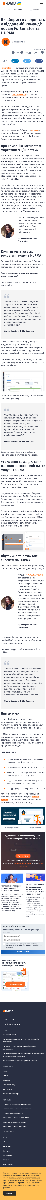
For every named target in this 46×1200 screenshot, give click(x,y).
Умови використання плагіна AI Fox (16, 1118)
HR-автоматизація (9, 1035)
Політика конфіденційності (13, 1113)
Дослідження (7, 1155)
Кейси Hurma (8, 1164)
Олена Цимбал (19, 94)
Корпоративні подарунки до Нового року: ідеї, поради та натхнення (11, 888)
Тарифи (5, 1071)
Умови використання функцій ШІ (15, 1127)
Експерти (6, 1151)
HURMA (34, 130)
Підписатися (23, 856)
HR (9, 10)
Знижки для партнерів (11, 1094)
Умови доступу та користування (14, 1122)
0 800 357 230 (9, 1019)
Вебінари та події (9, 1085)
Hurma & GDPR (8, 1131)
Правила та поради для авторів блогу (17, 1104)
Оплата (5, 1076)
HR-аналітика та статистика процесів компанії (20, 1061)
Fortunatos (6, 68)
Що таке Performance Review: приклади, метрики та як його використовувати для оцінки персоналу (35, 889)
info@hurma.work (11, 1024)
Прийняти (9, 1193)
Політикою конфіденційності (22, 863)
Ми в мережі (7, 1089)
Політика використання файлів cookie (17, 1109)
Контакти (6, 1080)
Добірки (6, 1160)
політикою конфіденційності (19, 1178)
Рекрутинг (18, 10)
